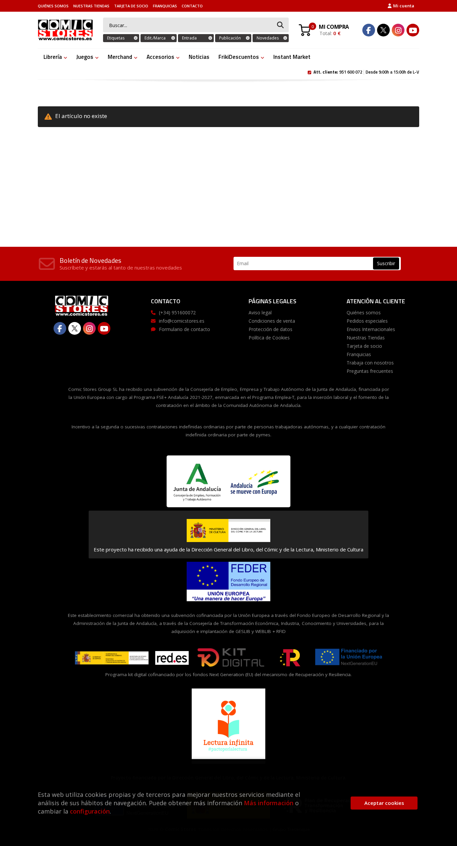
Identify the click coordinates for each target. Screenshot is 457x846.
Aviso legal (260, 312)
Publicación (230, 38)
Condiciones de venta (272, 321)
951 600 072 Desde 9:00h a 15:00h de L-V (366, 72)
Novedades (268, 38)
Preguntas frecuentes (370, 371)
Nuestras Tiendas (91, 5)
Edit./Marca (155, 38)
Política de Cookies (269, 337)
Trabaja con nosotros (370, 362)
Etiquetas (115, 38)
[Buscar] (280, 25)
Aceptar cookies (384, 803)
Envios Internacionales (371, 329)
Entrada (189, 38)
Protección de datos (270, 329)
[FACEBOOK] (368, 30)
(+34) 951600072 (177, 312)
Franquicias (165, 5)
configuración (90, 811)
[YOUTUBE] (412, 30)
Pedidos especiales (367, 321)
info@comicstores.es (181, 321)
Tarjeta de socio (131, 5)
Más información (268, 803)
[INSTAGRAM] (398, 30)
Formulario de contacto (184, 329)
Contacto (192, 5)
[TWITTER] (383, 30)
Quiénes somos (53, 5)
